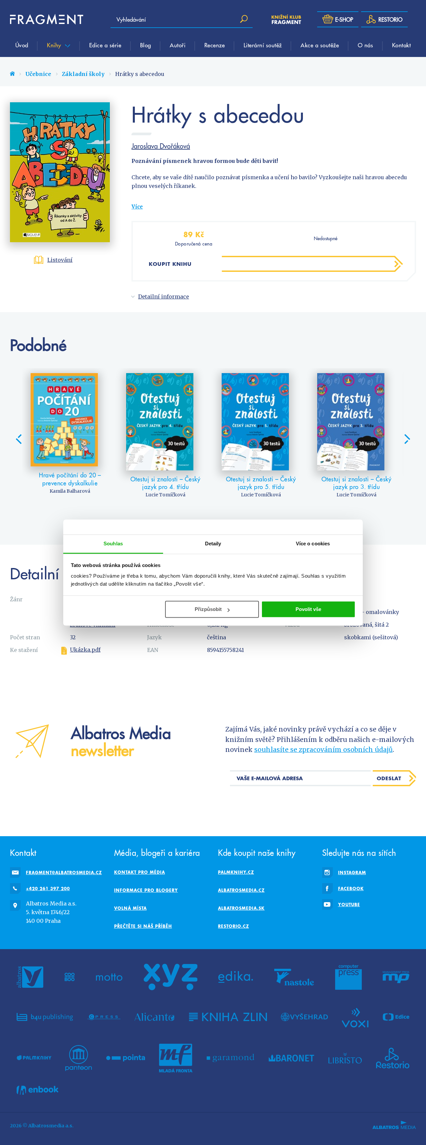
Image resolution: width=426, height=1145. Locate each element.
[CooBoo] (70, 977)
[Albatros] (30, 977)
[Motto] (109, 977)
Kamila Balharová (70, 491)
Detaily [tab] (213, 543)
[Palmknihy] (34, 1058)
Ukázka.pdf (85, 649)
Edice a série (105, 45)
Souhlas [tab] (113, 543)
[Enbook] (37, 1090)
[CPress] (104, 1017)
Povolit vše (308, 609)
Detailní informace (163, 296)
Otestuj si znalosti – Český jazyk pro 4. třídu (165, 483)
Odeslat (389, 778)
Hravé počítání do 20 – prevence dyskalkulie (70, 479)
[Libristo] (345, 1058)
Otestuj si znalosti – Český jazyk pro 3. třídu (356, 483)
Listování (60, 260)
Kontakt (401, 45)
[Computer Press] (348, 977)
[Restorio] (392, 1058)
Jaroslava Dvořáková (160, 146)
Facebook (351, 888)
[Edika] (236, 977)
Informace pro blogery (146, 890)
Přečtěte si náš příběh (143, 926)
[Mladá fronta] (175, 1058)
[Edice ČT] (396, 1017)
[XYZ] (170, 977)
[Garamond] (230, 1058)
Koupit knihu (170, 264)
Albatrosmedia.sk (241, 908)
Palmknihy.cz (236, 872)
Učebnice (38, 74)
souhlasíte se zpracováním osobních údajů (323, 750)
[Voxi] (355, 1017)
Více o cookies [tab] (313, 543)
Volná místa (130, 908)
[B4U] (45, 1017)
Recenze (214, 45)
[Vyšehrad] (304, 1017)
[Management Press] (396, 977)
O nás (365, 45)
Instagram (352, 872)
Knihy (55, 45)
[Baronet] (291, 1058)
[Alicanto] (154, 1017)
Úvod (21, 45)
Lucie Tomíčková (165, 495)
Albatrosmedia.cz (241, 890)
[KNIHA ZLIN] (228, 1017)
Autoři (177, 45)
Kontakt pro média (139, 872)
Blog (145, 45)
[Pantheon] (79, 1058)
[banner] (46, 19)
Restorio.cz (233, 926)
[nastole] (294, 977)
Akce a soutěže (320, 45)
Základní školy (83, 74)
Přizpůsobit (208, 609)
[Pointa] (126, 1058)
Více (137, 207)
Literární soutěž (263, 45)
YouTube (349, 904)
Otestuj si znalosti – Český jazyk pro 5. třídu (261, 483)
